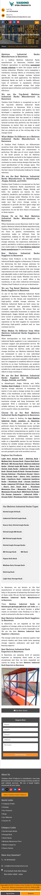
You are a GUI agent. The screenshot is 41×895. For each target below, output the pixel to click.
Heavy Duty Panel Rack (14, 487)
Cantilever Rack (14, 479)
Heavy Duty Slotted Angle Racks (16, 525)
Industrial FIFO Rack (15, 484)
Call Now (11, 893)
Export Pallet (33, 497)
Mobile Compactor (9, 845)
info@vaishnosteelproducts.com (18, 17)
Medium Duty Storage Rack (12, 461)
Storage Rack (7, 834)
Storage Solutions (8, 474)
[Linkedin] (14, 22)
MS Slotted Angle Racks (12, 538)
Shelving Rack (31, 459)
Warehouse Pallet (20, 497)
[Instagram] (10, 22)
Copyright (4, 885)
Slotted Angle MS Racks (17, 466)
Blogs (4, 814)
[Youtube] (18, 22)
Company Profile (8, 804)
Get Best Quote (21, 710)
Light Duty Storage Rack (12, 459)
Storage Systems (32, 471)
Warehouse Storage (24, 474)
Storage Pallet (6, 497)
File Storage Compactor (11, 494)
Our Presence (7, 810)
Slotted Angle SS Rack (15, 471)
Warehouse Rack (15, 482)
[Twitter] (6, 22)
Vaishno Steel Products (10, 386)
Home (4, 46)
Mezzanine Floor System (27, 489)
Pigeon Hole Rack (31, 461)
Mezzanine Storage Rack (11, 492)
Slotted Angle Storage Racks (14, 545)
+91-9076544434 (12, 11)
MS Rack (4, 464)
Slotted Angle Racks (9, 831)
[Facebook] (2, 22)
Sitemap (5, 807)
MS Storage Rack (16, 464)
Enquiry (30, 893)
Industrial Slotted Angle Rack (14, 518)
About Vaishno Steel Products (14, 795)
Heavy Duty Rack (32, 484)
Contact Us (6, 821)
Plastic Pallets (7, 848)
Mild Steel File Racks (30, 492)
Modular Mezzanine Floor (12, 841)
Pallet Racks (7, 838)
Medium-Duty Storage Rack (14, 565)
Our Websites (7, 817)
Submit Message (20, 755)
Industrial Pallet (30, 494)
